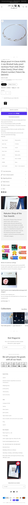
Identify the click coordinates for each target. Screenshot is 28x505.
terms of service (6, 394)
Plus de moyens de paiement (14, 116)
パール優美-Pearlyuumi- (8, 502)
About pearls (5, 409)
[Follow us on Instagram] (5, 192)
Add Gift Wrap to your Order (11, 98)
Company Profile (6, 403)
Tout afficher (24, 309)
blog (4, 421)
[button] (1, 6)
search (4, 377)
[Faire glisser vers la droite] (16, 57)
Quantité (2, 90)
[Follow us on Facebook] (2, 192)
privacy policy (6, 388)
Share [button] (4, 188)
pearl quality (5, 412)
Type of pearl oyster (7, 415)
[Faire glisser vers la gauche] (11, 57)
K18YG (3, 84)
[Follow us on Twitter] (4, 192)
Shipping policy (6, 385)
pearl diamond (16, 325)
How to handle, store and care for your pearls (13, 418)
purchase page (4, 301)
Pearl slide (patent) (6, 325)
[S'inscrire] (23, 347)
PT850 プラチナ (12, 84)
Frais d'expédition (9, 79)
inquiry (4, 406)
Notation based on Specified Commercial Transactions (12, 381)
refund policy (6, 391)
